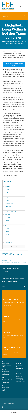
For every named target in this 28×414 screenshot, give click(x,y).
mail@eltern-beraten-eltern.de (9, 305)
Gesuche (8, 220)
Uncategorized (8, 242)
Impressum (16, 268)
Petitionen (8, 195)
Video (22, 43)
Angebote (8, 217)
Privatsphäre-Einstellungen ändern (12, 275)
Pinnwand (7, 214)
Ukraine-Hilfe (9, 237)
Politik (7, 198)
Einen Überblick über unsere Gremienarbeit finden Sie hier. (21, 381)
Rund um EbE (8, 223)
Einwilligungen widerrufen (9, 281)
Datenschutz (5, 271)
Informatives (17, 41)
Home (3, 268)
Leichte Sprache (20, 6)
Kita (7, 192)
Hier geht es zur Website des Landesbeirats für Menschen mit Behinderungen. (20, 375)
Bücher (7, 228)
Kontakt (9, 268)
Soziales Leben (9, 203)
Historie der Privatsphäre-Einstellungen (13, 278)
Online (15, 43)
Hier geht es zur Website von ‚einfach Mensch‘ (14, 64)
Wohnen (8, 209)
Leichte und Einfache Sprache (12, 212)
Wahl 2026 (8, 206)
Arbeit (12, 41)
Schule (7, 200)
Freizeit (7, 231)
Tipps (18, 43)
